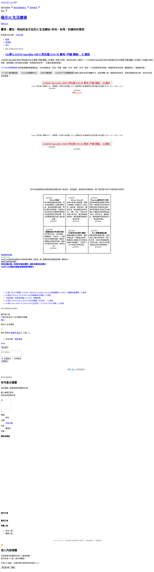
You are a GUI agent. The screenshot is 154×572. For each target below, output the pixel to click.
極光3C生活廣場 (14, 17)
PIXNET (60, 540)
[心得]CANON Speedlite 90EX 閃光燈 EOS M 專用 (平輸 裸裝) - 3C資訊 (47, 54)
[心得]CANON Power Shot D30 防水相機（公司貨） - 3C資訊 (29, 301)
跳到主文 (4, 24)
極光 (3, 320)
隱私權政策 (89, 540)
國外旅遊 (18, 339)
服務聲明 (98, 540)
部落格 (8, 42)
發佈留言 (5, 361)
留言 (18, 333)
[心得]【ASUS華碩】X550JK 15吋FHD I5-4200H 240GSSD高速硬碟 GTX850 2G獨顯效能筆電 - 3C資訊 (45, 293)
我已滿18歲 (5, 567)
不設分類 (19, 35)
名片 (7, 45)
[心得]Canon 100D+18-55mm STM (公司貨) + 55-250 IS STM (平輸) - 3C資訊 (34, 303)
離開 (12, 567)
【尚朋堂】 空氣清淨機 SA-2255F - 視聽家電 (23, 298)
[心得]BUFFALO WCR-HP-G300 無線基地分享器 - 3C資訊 (28, 295)
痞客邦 (13, 333)
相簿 (7, 39)
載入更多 (5, 347)
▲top (3, 343)
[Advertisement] (77, 113)
